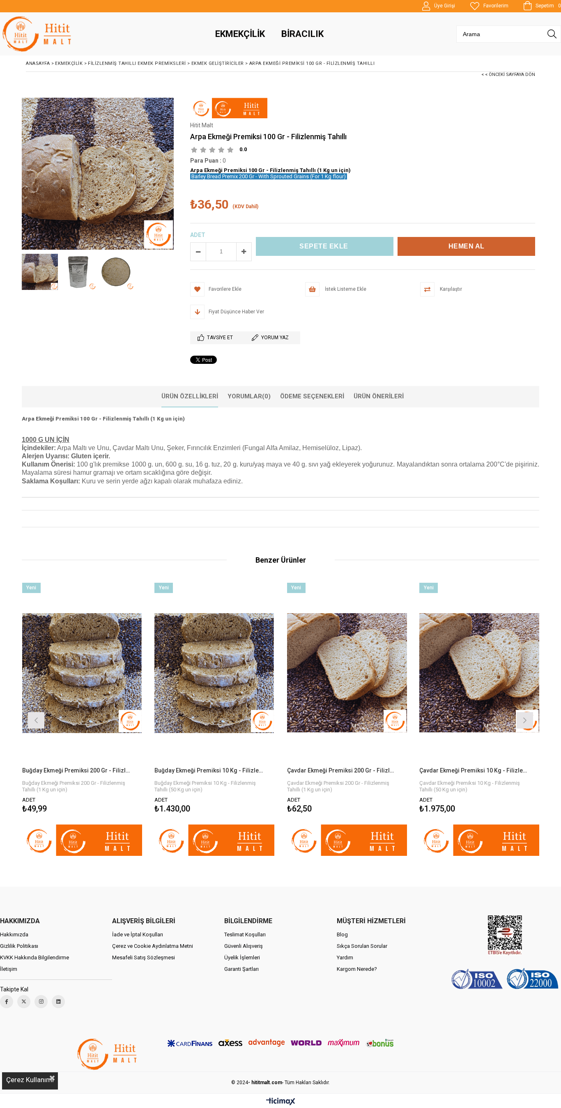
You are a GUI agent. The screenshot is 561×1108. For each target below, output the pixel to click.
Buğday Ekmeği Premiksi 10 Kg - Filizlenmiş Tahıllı (209, 770)
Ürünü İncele (111, 719)
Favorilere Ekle (82, 719)
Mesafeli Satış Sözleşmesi (143, 957)
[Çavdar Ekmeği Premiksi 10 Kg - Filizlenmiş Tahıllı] (479, 673)
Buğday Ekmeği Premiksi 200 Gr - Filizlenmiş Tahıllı (77, 770)
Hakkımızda (14, 934)
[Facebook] (6, 1001)
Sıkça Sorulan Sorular (362, 946)
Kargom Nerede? (357, 969)
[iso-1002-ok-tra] (505, 979)
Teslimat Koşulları (245, 934)
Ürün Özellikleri (189, 396)
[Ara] (552, 34)
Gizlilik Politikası (19, 946)
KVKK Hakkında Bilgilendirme (34, 957)
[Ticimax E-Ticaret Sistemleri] (280, 1102)
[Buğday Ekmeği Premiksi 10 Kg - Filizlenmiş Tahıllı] (214, 673)
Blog (342, 934)
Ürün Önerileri (379, 396)
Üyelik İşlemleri (242, 957)
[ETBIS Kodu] (505, 935)
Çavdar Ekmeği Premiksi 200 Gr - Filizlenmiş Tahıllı (342, 770)
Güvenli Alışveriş (243, 946)
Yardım (345, 957)
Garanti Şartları (241, 969)
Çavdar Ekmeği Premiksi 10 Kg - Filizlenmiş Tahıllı (474, 770)
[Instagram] (41, 1001)
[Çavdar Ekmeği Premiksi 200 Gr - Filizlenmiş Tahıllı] (347, 673)
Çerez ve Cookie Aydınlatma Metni (152, 946)
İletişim (8, 969)
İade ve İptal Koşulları (137, 934)
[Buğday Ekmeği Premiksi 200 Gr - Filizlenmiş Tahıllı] (82, 673)
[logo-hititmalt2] (108, 1054)
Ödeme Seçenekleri (312, 396)
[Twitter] (23, 1001)
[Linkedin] (58, 1001)
